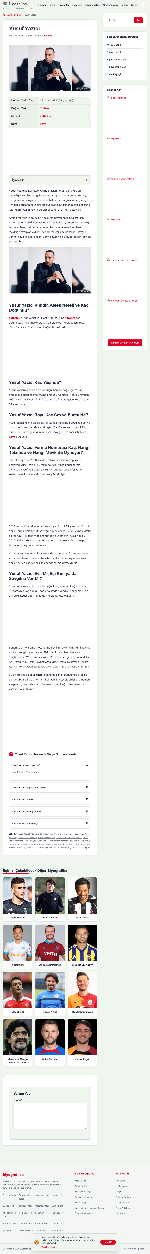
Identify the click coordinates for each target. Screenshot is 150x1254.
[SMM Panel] (125, 236)
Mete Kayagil (114, 74)
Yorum (18, 1100)
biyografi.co (13, 1175)
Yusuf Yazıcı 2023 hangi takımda (32, 834)
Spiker (40, 1230)
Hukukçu (58, 1213)
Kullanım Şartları (123, 1197)
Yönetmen (26, 1230)
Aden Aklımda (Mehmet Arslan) (89, 1208)
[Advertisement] (50, 152)
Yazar (53, 5)
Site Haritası (121, 1213)
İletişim (135, 5)
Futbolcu (18, 15)
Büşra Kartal (114, 52)
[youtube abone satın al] (125, 195)
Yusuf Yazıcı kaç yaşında (50, 844)
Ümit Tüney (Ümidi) (84, 1213)
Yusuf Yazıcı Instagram (27, 844)
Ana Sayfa (120, 1180)
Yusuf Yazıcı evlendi (27, 837)
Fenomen (41, 1213)
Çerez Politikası (122, 1208)
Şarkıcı (124, 5)
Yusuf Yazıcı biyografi (58, 834)
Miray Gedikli (114, 44)
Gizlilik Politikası (122, 1202)
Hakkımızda (121, 1186)
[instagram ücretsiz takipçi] (125, 276)
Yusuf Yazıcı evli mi (46, 837)
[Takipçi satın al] (125, 114)
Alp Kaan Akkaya (116, 59)
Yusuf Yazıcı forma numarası (69, 837)
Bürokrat (41, 1223)
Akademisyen (110, 5)
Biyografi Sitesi (140, 1249)
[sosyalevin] (125, 155)
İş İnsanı (25, 1206)
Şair (7, 1230)
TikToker (25, 1223)
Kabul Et (108, 1242)
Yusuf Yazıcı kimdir (70, 844)
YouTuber (26, 1213)
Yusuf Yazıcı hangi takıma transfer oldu (54, 841)
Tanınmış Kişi (92, 5)
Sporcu (57, 1230)
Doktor (57, 1223)
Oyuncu (42, 5)
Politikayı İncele (49, 1247)
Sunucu (57, 1206)
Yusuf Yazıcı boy (76, 834)
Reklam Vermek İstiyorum (125, 342)
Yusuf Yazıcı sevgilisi (80, 847)
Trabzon (45, 108)
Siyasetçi (64, 5)
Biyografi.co (17, 3)
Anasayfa (7, 15)
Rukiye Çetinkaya (116, 66)
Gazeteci (77, 5)
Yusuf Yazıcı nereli (62, 847)
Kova (43, 123)
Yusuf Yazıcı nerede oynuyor (39, 847)
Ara (138, 20)
